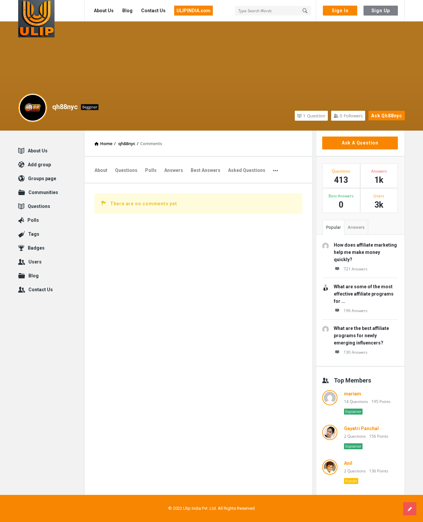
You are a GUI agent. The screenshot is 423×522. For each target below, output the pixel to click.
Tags (33, 234)
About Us (104, 10)
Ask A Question (360, 142)
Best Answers (205, 170)
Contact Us (153, 10)
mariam (352, 393)
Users (35, 261)
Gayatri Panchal (361, 428)
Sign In (340, 10)
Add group (39, 164)
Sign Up (380, 10)
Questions (126, 170)
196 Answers (355, 310)
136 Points (378, 471)
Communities (43, 192)
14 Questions (356, 401)
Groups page (42, 178)
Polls (151, 170)
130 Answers (355, 352)
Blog (127, 10)
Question (314, 116)
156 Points (378, 436)
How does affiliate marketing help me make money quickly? (365, 252)
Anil (348, 463)
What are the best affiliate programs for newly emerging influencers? (361, 335)
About (101, 170)
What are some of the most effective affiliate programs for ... (364, 294)
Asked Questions (246, 170)
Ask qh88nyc (386, 115)
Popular (333, 227)
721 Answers (355, 269)
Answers (173, 170)
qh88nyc (65, 107)
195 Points (381, 401)
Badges (36, 248)
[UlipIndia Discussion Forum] (51, 10)
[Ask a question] (409, 508)
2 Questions (355, 436)
